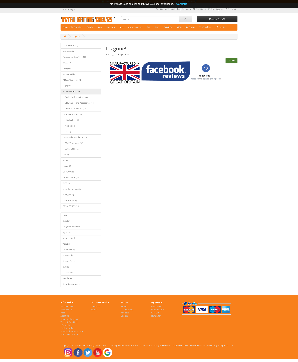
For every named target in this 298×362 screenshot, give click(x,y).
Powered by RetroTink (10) (74, 57)
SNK (148, 27)
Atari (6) (66, 160)
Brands (124, 306)
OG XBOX (168, 27)
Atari (157, 27)
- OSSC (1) (67, 131)
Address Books (69, 238)
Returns (66, 267)
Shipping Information (70, 319)
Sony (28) (66, 68)
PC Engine (190, 27)
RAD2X (90, 27)
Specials (124, 316)
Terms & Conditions (69, 322)
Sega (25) (66, 85)
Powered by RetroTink (72, 27)
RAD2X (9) (67, 62)
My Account (68, 232)
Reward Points (69, 261)
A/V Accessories (135, 27)
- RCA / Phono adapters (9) (75, 137)
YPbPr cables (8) (70, 200)
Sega (121, 27)
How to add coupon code (72, 331)
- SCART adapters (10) (73, 143)
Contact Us (95, 306)
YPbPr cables (205, 27)
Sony (100, 27)
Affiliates (125, 312)
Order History (69, 249)
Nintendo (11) (68, 74)
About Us (65, 316)
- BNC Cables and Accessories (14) (78, 103)
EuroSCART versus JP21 (71, 334)
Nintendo (110, 27)
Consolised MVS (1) (71, 45)
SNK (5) (66, 154)
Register (66, 221)
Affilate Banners (67, 306)
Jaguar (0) (67, 166)
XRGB (179, 27)
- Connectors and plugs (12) (75, 114)
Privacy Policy (66, 309)
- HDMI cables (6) (71, 120)
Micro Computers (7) (72, 189)
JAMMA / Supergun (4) (72, 80)
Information (221, 27)
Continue (231, 60)
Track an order (67, 328)
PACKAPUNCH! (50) (71, 177)
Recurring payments (71, 284)
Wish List (66, 244)
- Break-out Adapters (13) (74, 108)
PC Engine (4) (68, 194)
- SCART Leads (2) (71, 148)
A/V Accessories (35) (71, 91)
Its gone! (76, 36)
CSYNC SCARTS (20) (71, 206)
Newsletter (67, 278)
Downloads (68, 255)
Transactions (68, 272)
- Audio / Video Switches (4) (75, 97)
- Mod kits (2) (69, 126)
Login (65, 215)
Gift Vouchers (127, 309)
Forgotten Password (71, 226)
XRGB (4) (66, 183)
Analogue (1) (68, 51)
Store (63, 312)
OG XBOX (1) (68, 171)
